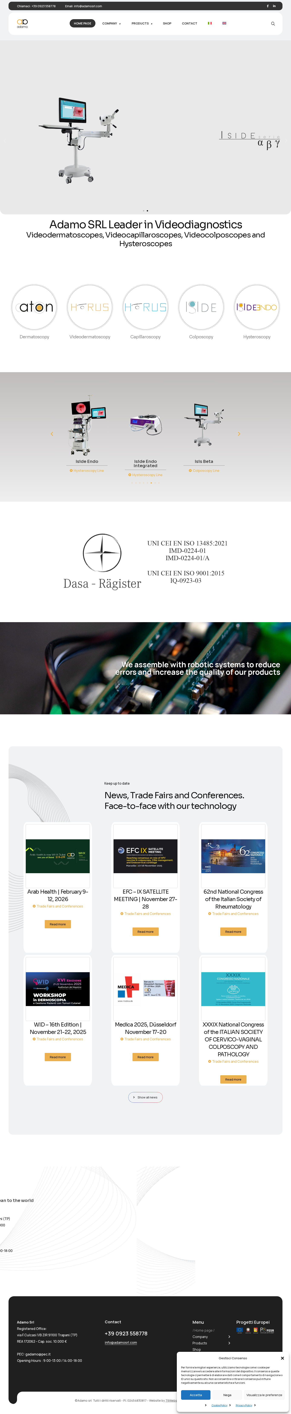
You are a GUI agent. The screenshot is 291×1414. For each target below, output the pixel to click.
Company (200, 1336)
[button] (282, 1358)
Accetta (196, 1395)
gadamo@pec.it (38, 1354)
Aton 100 (204, 461)
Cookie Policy (219, 1405)
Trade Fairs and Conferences (60, 906)
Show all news (147, 1097)
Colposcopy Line (147, 470)
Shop (197, 1349)
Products (200, 1343)
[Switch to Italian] (210, 23)
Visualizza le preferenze (264, 1395)
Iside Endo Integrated (87, 463)
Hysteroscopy (256, 337)
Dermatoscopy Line (206, 470)
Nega (227, 1395)
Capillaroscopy (145, 337)
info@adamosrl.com (88, 6)
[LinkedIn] (274, 6)
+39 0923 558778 (44, 6)
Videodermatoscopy (89, 337)
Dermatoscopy (34, 337)
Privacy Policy (244, 1405)
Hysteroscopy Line (89, 474)
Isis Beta (145, 461)
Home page (203, 1330)
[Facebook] (268, 6)
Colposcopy (201, 337)
